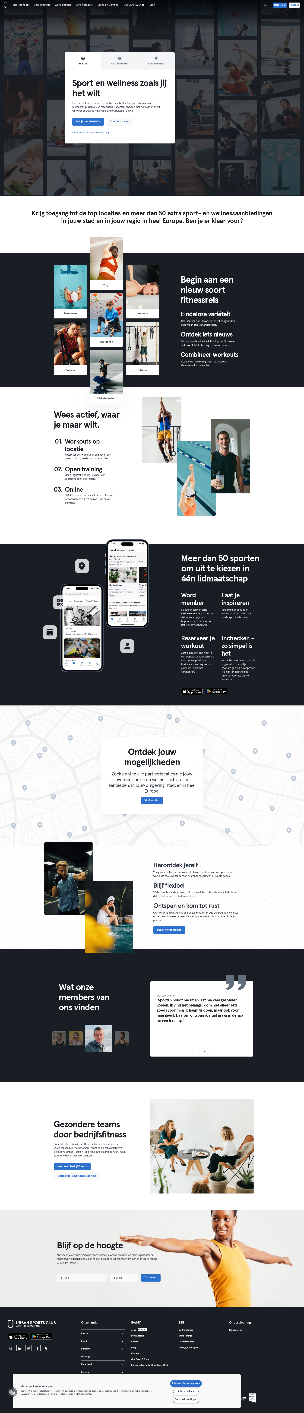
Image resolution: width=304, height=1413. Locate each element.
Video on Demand (108, 5)
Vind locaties (151, 800)
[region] (127, 1391)
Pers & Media (137, 1336)
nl (265, 5)
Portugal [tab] (85, 1372)
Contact (135, 1342)
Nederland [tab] (86, 1364)
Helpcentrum (236, 1330)
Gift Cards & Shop (134, 5)
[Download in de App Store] (192, 692)
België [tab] (84, 1341)
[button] (12, 1392)
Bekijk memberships (88, 121)
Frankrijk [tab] (85, 1357)
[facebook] (37, 1348)
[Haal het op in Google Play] (216, 692)
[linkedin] (19, 1348)
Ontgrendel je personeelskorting (90, 132)
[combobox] (124, 1278)
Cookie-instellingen (186, 1399)
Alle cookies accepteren (186, 1383)
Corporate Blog (186, 1342)
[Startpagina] (5, 5)
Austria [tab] (84, 1333)
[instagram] (11, 1348)
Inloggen (294, 5)
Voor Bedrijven (119, 63)
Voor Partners (156, 63)
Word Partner (63, 5)
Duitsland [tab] (85, 1349)
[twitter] (28, 1348)
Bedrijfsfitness (42, 5)
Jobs (133, 1330)
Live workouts (84, 5)
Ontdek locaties (119, 121)
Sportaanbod (21, 5)
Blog (152, 5)
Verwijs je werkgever (189, 1347)
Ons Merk (136, 1353)
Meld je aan (280, 5)
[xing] (46, 1348)
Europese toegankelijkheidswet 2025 (149, 1365)
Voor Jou (83, 63)
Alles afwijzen (186, 1391)
